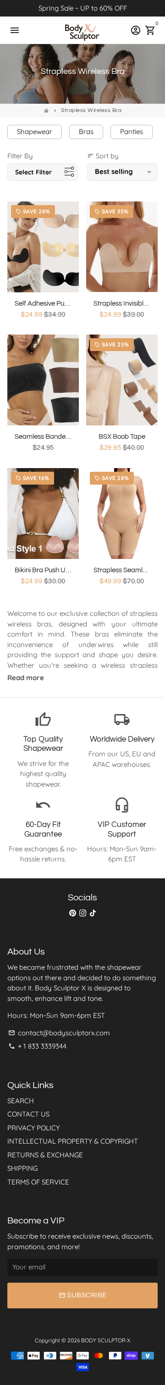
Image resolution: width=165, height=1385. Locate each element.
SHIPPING (22, 1168)
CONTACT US (28, 1114)
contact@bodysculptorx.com (59, 1032)
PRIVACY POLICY (33, 1127)
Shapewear (34, 131)
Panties (131, 131)
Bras (86, 131)
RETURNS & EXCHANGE (45, 1154)
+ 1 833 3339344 (37, 1046)
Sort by (103, 155)
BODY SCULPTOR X (105, 1340)
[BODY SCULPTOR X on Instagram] (82, 913)
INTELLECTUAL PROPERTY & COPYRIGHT (72, 1141)
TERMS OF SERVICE (38, 1182)
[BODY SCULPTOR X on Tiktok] (92, 913)
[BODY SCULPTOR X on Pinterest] (72, 913)
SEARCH (20, 1100)
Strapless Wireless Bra (91, 110)
